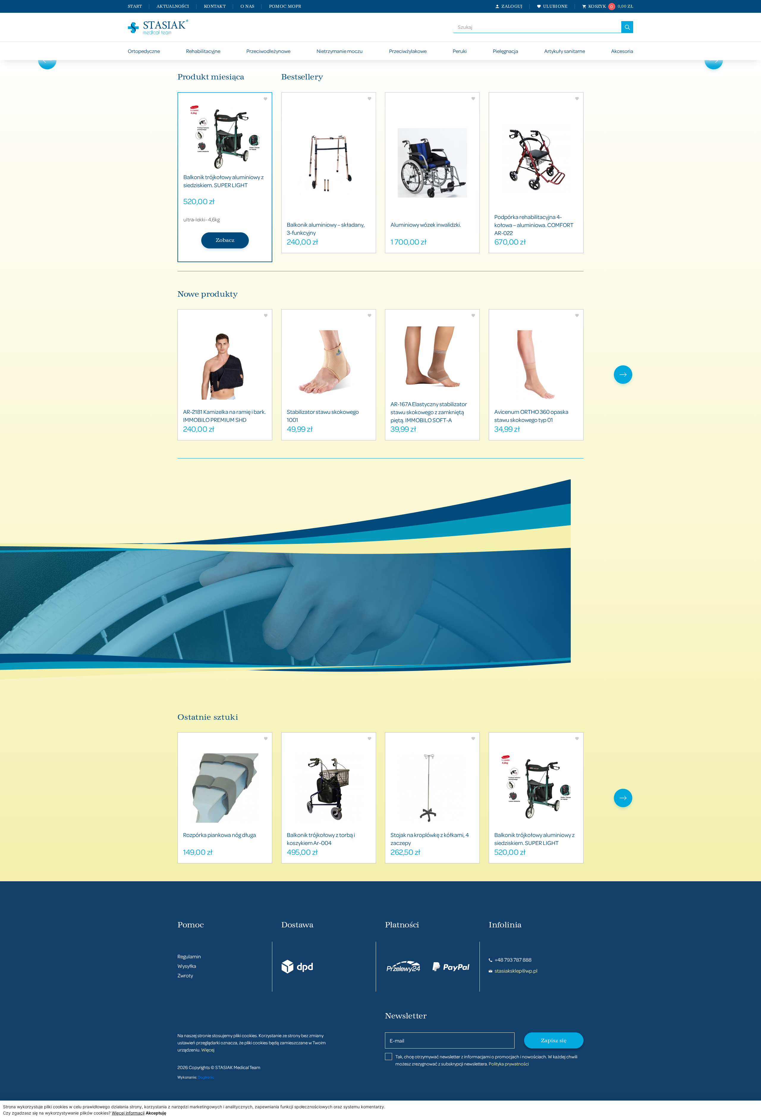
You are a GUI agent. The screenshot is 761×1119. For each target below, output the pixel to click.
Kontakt (215, 6)
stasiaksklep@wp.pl (515, 970)
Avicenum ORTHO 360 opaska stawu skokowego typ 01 (531, 416)
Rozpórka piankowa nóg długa (219, 835)
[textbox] (537, 27)
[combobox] (537, 27)
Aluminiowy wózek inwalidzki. (426, 224)
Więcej (207, 1049)
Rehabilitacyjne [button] (203, 51)
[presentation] (47, 60)
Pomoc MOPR (285, 6)
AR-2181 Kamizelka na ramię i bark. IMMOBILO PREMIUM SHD (224, 416)
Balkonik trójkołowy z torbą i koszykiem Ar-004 (321, 839)
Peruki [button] (460, 51)
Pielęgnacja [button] (505, 51)
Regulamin (189, 956)
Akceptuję (156, 1112)
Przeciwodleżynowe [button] (268, 51)
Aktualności (173, 6)
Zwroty (185, 975)
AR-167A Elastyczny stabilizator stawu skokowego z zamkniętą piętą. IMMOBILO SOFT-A (429, 412)
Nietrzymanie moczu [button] (340, 51)
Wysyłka (186, 966)
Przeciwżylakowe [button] (408, 51)
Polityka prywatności (509, 1063)
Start (135, 6)
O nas (247, 6)
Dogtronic (206, 1077)
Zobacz (225, 240)
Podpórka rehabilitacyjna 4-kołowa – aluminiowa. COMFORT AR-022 (533, 225)
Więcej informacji (128, 1112)
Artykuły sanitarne (564, 51)
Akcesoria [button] (622, 51)
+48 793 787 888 (513, 959)
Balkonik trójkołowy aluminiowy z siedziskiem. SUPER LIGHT (223, 181)
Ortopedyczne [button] (144, 51)
